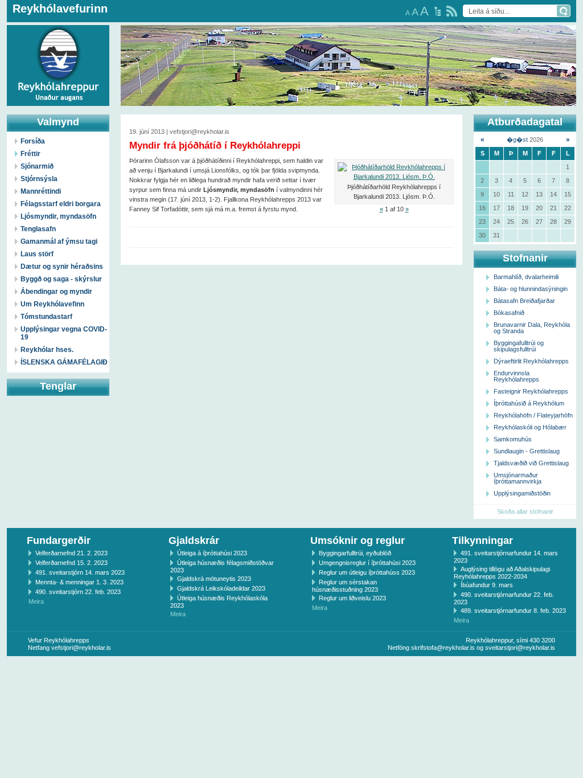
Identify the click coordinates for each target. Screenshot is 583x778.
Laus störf (37, 254)
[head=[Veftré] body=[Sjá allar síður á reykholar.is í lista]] (437, 11)
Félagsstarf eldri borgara (60, 204)
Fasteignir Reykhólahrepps (531, 391)
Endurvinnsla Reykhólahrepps (516, 376)
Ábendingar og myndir (56, 292)
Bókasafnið (509, 312)
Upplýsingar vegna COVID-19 (63, 333)
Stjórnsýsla (39, 179)
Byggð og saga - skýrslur (61, 279)
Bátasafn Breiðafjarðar (524, 300)
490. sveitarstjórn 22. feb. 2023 (78, 591)
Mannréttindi (40, 191)
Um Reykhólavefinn (52, 304)
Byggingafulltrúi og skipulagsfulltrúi (519, 346)
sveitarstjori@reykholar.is (520, 647)
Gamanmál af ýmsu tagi (58, 241)
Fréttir (30, 154)
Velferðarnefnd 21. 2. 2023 (71, 553)
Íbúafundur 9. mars (487, 585)
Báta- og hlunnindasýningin (531, 288)
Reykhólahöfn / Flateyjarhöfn (533, 415)
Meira (36, 601)
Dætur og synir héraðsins (61, 267)
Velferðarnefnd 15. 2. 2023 (71, 562)
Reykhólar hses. (46, 350)
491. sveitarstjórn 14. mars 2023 (80, 572)
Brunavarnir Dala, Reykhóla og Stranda (532, 327)
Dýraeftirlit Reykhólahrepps (531, 361)
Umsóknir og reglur (357, 540)
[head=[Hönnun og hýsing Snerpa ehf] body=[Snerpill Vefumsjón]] (291, 668)
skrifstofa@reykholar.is (443, 647)
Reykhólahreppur (50, 56)
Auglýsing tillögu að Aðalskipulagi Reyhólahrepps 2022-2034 (502, 573)
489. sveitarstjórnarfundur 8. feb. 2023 (513, 610)
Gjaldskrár (194, 540)
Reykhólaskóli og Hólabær (530, 427)
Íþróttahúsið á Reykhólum (529, 403)
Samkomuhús (513, 439)
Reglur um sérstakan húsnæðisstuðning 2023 (345, 586)
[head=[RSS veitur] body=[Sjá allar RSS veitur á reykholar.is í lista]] (451, 11)
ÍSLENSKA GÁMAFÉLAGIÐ (64, 362)
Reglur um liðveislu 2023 (352, 598)
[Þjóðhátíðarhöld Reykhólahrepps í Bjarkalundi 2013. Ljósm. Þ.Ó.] (394, 172)
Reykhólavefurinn (60, 8)
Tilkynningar (482, 540)
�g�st (517, 139)
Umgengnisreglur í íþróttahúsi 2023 (367, 562)
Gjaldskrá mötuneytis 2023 (214, 578)
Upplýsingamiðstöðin (522, 493)
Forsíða (32, 141)
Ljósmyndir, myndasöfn (58, 216)
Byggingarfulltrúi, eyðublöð (355, 553)
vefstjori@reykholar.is (81, 647)
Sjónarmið (37, 166)
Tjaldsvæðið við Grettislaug (531, 463)
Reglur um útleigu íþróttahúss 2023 (367, 572)
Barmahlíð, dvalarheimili (526, 276)
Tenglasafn (38, 229)
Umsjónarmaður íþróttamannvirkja (517, 478)
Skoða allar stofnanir (525, 511)
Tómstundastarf (46, 317)
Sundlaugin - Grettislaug (527, 451)
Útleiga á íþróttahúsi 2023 (212, 553)
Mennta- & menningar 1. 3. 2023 (79, 582)
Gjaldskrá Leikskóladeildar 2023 (221, 588)
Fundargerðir (59, 540)
